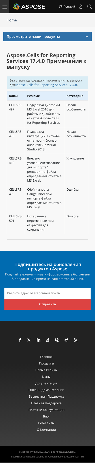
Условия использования (61, 456)
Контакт (79, 456)
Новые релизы (46, 370)
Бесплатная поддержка (46, 396)
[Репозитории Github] (66, 340)
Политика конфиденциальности (29, 456)
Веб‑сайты (46, 423)
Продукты (46, 363)
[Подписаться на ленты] (76, 340)
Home (12, 20)
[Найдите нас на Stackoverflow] (48, 340)
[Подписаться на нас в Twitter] (29, 340)
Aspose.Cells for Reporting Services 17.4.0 (46, 85)
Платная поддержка (46, 403)
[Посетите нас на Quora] (57, 340)
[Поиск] (89, 6)
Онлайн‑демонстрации (46, 390)
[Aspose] (29, 6)
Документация (46, 383)
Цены (46, 376)
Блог (46, 416)
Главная (46, 357)
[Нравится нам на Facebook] (20, 340)
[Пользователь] (80, 6)
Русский (69, 6)
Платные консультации (46, 410)
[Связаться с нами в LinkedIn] (39, 340)
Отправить (47, 304)
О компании (46, 429)
